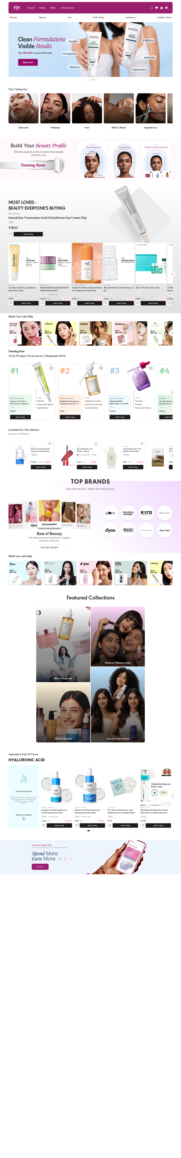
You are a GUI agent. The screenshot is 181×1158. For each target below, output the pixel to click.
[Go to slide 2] (84, 79)
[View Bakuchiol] (93, 830)
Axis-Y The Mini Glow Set (147, 287)
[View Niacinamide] (91, 830)
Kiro (78, 446)
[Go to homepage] (16, 7)
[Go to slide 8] (97, 79)
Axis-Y (138, 285)
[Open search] (151, 7)
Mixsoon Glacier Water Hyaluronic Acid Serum (40, 450)
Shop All (30, 8)
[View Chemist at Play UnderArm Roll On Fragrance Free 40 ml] (87, 263)
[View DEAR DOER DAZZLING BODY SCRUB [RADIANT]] (55, 263)
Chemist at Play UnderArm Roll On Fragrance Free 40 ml (87, 289)
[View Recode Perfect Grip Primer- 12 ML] (119, 263)
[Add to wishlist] (10, 234)
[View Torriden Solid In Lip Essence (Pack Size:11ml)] (23, 263)
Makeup (42, 17)
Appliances (131, 17)
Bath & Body (98, 17)
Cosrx (169, 285)
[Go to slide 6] (92, 79)
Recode (106, 285)
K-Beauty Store (67, 8)
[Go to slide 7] (93, 79)
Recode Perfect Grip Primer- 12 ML (119, 289)
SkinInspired (145, 807)
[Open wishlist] (156, 8)
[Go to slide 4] (88, 79)
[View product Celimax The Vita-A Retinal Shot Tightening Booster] (32, 389)
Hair (69, 17)
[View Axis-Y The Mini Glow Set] (151, 263)
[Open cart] (161, 8)
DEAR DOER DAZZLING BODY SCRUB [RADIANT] (54, 289)
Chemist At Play (78, 285)
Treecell (126, 446)
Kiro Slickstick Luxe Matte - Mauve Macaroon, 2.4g (85, 450)
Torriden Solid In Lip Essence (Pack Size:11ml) (22, 289)
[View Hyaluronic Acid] (88, 830)
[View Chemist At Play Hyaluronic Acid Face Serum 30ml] (56, 785)
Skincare (13, 17)
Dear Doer (44, 285)
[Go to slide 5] (90, 79)
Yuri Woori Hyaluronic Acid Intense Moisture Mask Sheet (121, 811)
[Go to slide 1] (82, 79)
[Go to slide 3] (86, 79)
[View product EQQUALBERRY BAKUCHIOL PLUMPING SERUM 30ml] (131, 389)
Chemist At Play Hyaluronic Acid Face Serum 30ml (54, 811)
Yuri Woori (111, 807)
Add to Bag (28, 234)
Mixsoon (34, 446)
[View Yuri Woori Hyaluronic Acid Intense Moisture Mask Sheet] (122, 785)
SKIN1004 (172, 446)
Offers (53, 8)
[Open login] (166, 8)
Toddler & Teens (164, 17)
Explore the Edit (49, 547)
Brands (42, 8)
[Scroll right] (173, 274)
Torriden (11, 285)
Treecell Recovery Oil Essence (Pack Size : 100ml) (132, 450)
